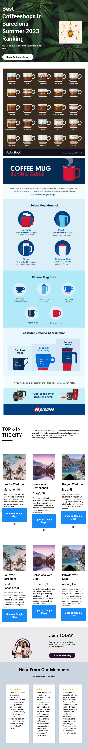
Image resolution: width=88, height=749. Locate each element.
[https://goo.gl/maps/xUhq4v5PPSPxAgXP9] (73, 558)
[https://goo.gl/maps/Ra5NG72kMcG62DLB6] (14, 558)
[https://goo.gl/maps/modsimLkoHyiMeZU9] (44, 558)
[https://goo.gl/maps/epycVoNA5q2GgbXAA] (73, 467)
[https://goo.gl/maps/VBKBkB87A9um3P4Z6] (44, 467)
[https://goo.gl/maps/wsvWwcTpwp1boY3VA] (14, 467)
